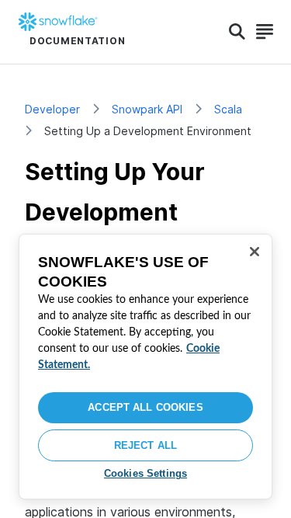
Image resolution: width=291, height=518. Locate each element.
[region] (145, 366)
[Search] (237, 32)
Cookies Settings (145, 473)
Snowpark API (147, 109)
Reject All (145, 445)
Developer (52, 109)
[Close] (254, 252)
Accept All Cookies (145, 407)
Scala (228, 109)
